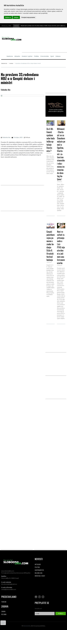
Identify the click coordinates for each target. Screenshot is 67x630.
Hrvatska (11, 63)
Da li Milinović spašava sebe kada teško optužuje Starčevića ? (50, 140)
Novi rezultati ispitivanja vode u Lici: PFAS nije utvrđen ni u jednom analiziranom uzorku (61, 247)
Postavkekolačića (3, 623)
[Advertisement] (44, 40)
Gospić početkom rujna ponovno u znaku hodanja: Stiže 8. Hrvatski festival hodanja (50, 246)
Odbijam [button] (16, 17)
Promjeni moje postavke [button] (28, 17)
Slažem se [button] (8, 17)
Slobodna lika (4, 63)
